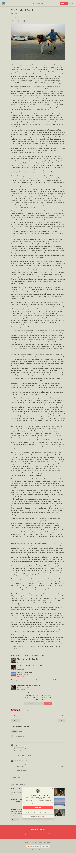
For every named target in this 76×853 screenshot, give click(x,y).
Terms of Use (45, 810)
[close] (52, 789)
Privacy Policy (49, 812)
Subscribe (38, 807)
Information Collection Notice (37, 812)
